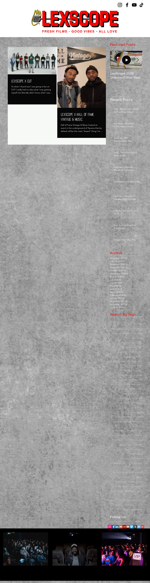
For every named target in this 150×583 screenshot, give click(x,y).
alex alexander (124, 417)
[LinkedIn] (117, 526)
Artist (114, 333)
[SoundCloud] (120, 526)
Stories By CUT (129, 393)
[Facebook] (127, 5)
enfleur (138, 472)
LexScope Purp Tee (132, 379)
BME (140, 333)
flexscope (121, 481)
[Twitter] (139, 526)
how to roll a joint (125, 505)
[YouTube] (134, 5)
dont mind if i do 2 (122, 463)
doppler (138, 463)
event (139, 477)
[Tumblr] (135, 526)
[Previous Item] (114, 60)
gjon (140, 491)
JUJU (140, 361)
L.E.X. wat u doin (127, 365)
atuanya (137, 417)
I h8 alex (132, 361)
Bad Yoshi (137, 338)
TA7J (140, 393)
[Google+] (142, 526)
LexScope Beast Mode (130, 375)
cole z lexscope (125, 449)
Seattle (124, 389)
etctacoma (128, 477)
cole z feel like (135, 444)
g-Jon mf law (121, 486)
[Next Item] (137, 60)
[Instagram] (120, 5)
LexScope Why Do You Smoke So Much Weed (126, 384)
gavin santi (117, 491)
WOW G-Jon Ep (121, 398)
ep (119, 477)
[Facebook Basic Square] (113, 526)
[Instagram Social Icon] (109, 526)
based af (137, 421)
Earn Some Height (127, 352)
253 (129, 324)
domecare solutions (131, 458)
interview (125, 509)
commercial (135, 454)
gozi (140, 495)
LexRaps (138, 370)
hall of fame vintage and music (126, 500)
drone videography (123, 472)
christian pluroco (133, 440)
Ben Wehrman (129, 347)
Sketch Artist (136, 389)
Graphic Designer (133, 356)
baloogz (117, 421)
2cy (135, 324)
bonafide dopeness (121, 435)
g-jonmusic (136, 486)
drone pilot (136, 468)
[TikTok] (141, 5)
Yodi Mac (125, 403)
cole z (123, 444)
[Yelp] (124, 526)
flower (131, 481)
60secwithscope (120, 329)
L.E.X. (117, 365)
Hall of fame (119, 361)
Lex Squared (125, 370)
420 (140, 324)
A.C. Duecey (136, 329)
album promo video (131, 412)
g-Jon (139, 481)
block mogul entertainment (127, 430)
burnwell (137, 435)
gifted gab (130, 491)
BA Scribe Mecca (128, 333)
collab (139, 449)
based (127, 421)
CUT (140, 347)
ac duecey (136, 407)
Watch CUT (136, 398)
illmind (138, 505)
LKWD (139, 365)
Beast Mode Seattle (131, 342)
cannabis (118, 440)
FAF (140, 352)
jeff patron (136, 509)
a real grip (136, 403)
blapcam (137, 426)
